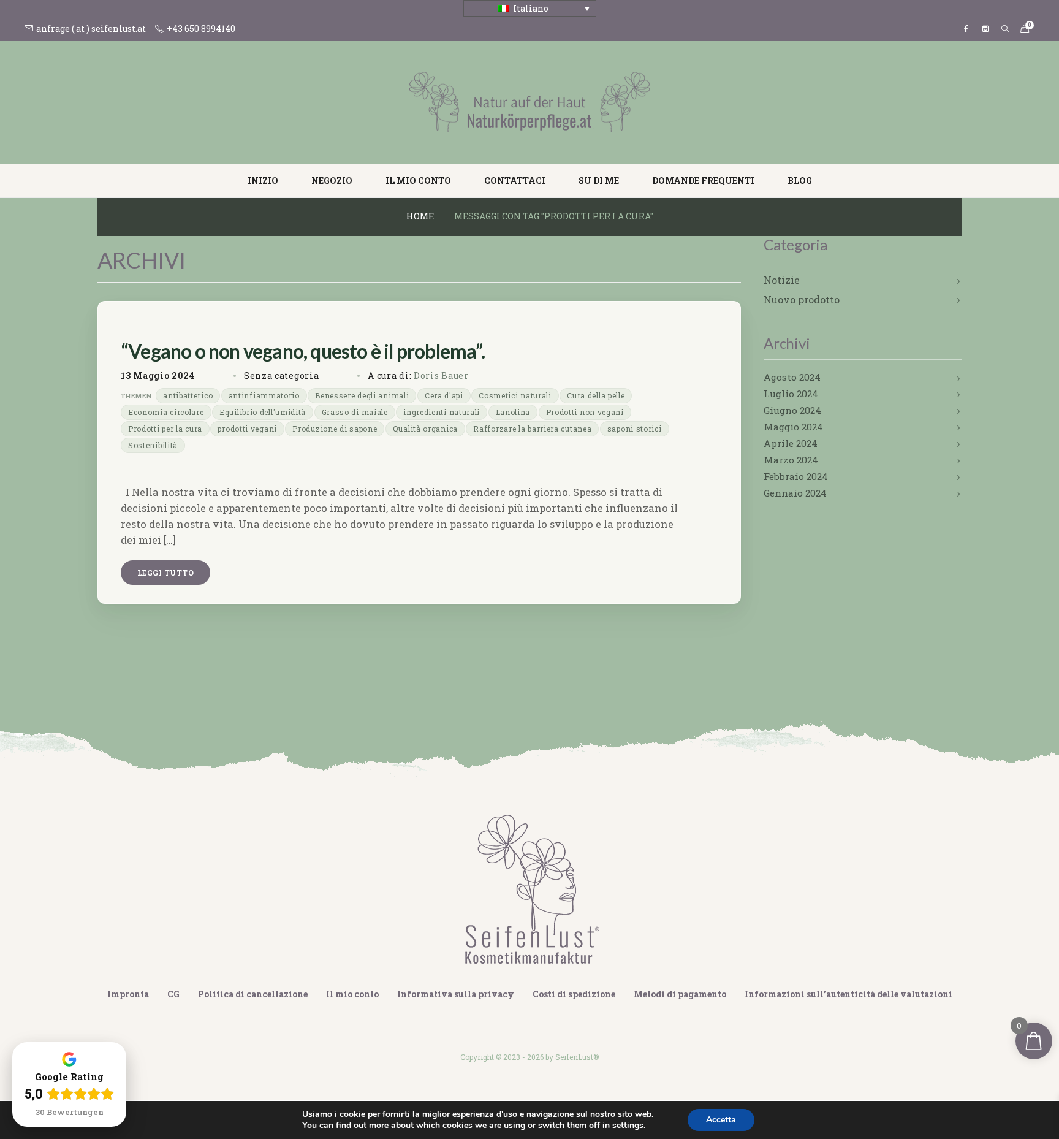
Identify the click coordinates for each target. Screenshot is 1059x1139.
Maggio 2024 (793, 427)
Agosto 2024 (792, 377)
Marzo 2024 (791, 460)
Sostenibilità (153, 445)
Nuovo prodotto (802, 299)
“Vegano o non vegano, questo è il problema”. (303, 351)
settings (627, 1125)
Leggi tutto (165, 572)
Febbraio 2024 (796, 476)
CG (173, 994)
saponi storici (634, 428)
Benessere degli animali (362, 395)
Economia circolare (166, 412)
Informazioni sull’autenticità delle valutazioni (848, 994)
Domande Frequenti (703, 180)
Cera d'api (444, 395)
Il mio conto (418, 180)
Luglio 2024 (791, 393)
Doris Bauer (441, 375)
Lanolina (513, 412)
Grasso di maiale (355, 412)
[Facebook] (966, 29)
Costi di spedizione (574, 994)
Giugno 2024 (792, 410)
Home (420, 216)
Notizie (782, 279)
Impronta (128, 994)
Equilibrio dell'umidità (262, 412)
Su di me (599, 180)
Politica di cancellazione (253, 994)
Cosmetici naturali (515, 395)
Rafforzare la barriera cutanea (532, 428)
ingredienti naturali (441, 412)
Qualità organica (425, 428)
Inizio (263, 180)
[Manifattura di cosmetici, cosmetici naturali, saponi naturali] (529, 101)
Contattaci (514, 180)
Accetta (721, 1120)
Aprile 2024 (791, 443)
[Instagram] (985, 29)
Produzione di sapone (334, 428)
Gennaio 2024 (795, 493)
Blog (800, 180)
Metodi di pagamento (680, 994)
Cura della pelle (595, 395)
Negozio (331, 180)
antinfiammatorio (264, 395)
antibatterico (188, 395)
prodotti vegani (247, 428)
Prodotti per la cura (165, 428)
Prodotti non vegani (585, 412)
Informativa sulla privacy (455, 994)
